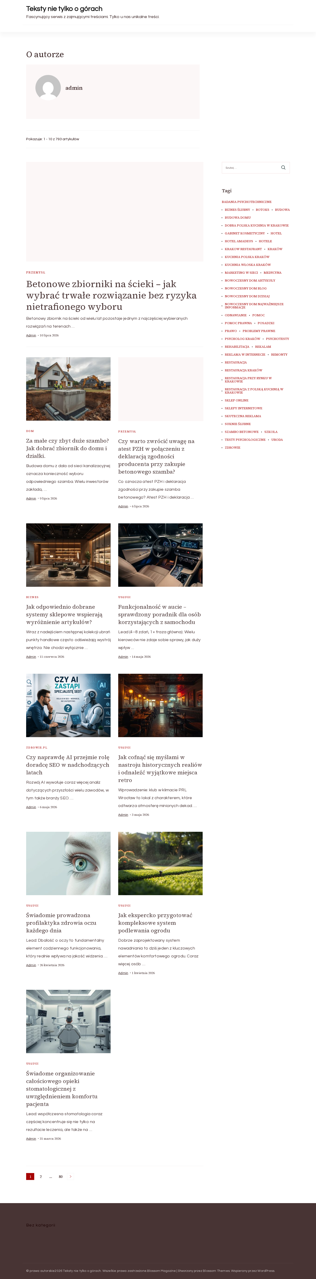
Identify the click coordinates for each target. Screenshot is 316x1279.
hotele (265, 241)
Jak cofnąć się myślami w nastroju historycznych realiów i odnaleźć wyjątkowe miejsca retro (160, 768)
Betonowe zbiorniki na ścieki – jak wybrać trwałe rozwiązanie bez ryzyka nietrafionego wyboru (111, 295)
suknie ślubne (238, 424)
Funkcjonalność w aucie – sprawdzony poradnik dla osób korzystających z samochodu (159, 614)
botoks (262, 209)
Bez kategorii (40, 1225)
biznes (32, 597)
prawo (231, 331)
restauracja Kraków (243, 370)
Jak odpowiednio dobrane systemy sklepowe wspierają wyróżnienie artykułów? (64, 614)
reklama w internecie (245, 354)
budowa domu (238, 217)
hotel (276, 233)
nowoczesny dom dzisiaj (247, 296)
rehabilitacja (237, 346)
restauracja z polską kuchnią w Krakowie (254, 391)
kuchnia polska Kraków (247, 257)
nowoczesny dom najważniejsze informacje (254, 306)
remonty (279, 354)
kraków (275, 249)
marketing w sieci (241, 272)
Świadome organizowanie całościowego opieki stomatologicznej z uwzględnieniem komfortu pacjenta (62, 1089)
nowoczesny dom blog (246, 288)
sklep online (236, 400)
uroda (277, 439)
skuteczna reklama (243, 416)
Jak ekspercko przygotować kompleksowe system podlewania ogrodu (155, 922)
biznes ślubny (237, 209)
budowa (282, 209)
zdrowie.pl (36, 747)
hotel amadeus (239, 241)
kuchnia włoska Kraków (248, 265)
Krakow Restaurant (243, 249)
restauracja (236, 362)
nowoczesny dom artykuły (250, 280)
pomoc (258, 315)
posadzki (266, 323)
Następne (70, 1176)
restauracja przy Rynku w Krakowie (248, 380)
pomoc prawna (238, 323)
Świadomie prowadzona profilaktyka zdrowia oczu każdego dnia (61, 922)
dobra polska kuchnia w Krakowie (257, 225)
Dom (30, 431)
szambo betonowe (242, 432)
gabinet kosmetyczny (245, 233)
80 (61, 1177)
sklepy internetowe (243, 408)
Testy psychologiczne (245, 439)
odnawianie (236, 315)
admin (31, 335)
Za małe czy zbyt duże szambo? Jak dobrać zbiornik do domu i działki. (67, 448)
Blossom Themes (216, 1271)
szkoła (271, 432)
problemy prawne (259, 331)
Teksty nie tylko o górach (64, 8)
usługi (124, 597)
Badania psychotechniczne (247, 202)
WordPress (265, 1271)
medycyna (273, 272)
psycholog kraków (242, 339)
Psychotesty (277, 339)
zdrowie (232, 447)
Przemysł (35, 272)
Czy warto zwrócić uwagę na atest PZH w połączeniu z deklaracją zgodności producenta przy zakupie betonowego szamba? (156, 456)
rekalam (263, 346)
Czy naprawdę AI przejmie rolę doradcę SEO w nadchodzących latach (67, 764)
